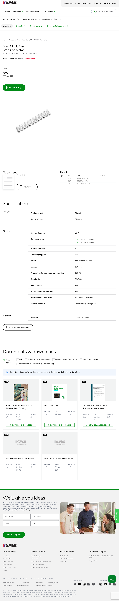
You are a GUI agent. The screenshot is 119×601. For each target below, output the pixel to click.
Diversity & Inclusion (9, 567)
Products (12, 40)
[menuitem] (14, 11)
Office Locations (8, 562)
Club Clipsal (64, 556)
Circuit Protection (23, 40)
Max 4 (32, 40)
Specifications (36, 26)
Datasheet (20, 26)
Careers (5, 570)
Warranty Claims (53, 583)
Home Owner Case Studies (39, 567)
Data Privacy (39, 583)
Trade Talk (63, 562)
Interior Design (36, 556)
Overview (7, 26)
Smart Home (35, 559)
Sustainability (7, 559)
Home (5, 40)
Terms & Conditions (23, 586)
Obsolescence (7, 586)
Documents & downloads (57, 26)
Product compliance (9, 583)
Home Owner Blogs (37, 565)
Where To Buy (15, 87)
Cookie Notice (25, 583)
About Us (6, 556)
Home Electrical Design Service (41, 562)
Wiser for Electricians (66, 559)
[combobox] (45, 523)
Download (28, 187)
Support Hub (93, 561)
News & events (7, 565)
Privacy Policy (25, 510)
